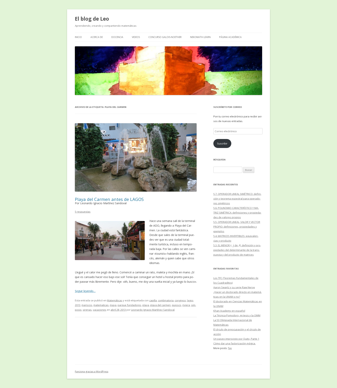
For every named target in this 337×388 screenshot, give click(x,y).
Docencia (117, 37)
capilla (153, 300)
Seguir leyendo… (85, 291)
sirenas (87, 309)
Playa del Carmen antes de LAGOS (109, 199)
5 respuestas (82, 211)
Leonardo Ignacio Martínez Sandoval (153, 309)
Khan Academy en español (229, 310)
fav (230, 348)
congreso (180, 300)
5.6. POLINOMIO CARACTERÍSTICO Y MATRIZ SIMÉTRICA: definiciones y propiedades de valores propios (237, 212)
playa (145, 305)
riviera (186, 305)
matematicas (101, 305)
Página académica (230, 37)
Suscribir (222, 143)
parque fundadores (129, 305)
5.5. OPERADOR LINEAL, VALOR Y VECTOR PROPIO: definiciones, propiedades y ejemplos (236, 226)
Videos (136, 37)
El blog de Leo (92, 18)
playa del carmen (160, 305)
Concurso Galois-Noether (165, 37)
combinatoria (166, 300)
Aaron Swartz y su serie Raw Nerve (234, 287)
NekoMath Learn (200, 37)
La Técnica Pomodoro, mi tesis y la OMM (236, 315)
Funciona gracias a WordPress (91, 371)
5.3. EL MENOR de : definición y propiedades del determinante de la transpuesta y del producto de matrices (237, 250)
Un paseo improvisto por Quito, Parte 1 (236, 338)
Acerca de (96, 37)
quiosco (176, 305)
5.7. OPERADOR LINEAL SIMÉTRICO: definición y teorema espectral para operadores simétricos (237, 198)
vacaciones (99, 309)
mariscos (87, 305)
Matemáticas (114, 300)
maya (113, 305)
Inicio (78, 37)
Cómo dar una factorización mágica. (234, 343)
